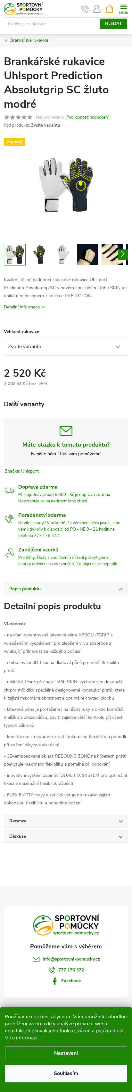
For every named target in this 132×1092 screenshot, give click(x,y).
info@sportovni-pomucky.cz (71, 959)
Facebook (71, 981)
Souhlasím (66, 1073)
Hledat (113, 24)
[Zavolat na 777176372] (85, 9)
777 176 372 (71, 970)
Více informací (21, 1037)
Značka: (22, 471)
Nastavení (66, 1053)
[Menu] (123, 8)
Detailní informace (22, 307)
